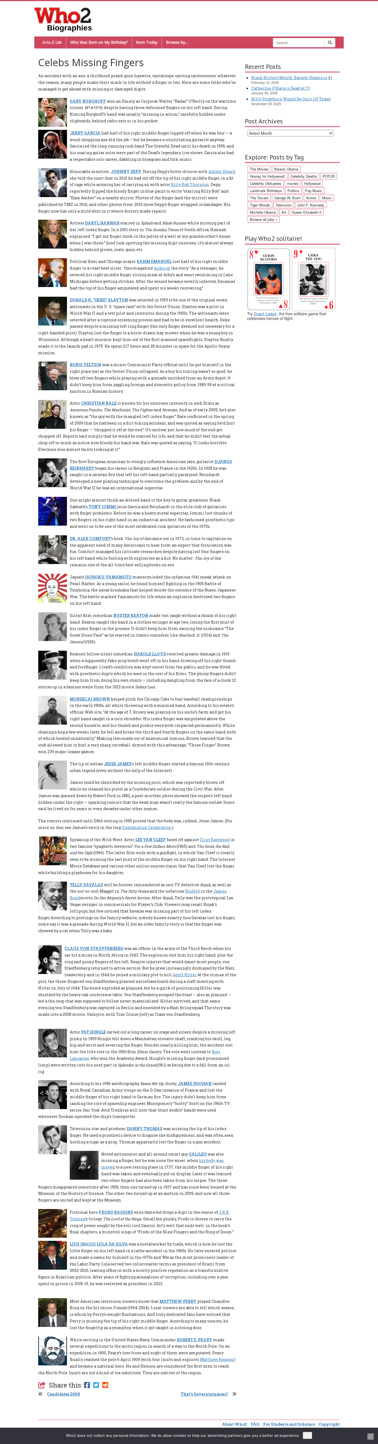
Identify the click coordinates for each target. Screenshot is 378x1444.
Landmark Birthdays (266, 190)
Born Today (146, 42)
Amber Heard (221, 171)
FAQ (255, 1424)
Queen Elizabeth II (307, 212)
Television (284, 205)
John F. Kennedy (310, 205)
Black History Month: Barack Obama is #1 (291, 77)
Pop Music (313, 190)
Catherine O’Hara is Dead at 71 (280, 88)
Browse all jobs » (263, 219)
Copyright (329, 1424)
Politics (293, 190)
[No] (370, 1436)
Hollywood (312, 183)
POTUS (329, 176)
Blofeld (192, 891)
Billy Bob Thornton (190, 184)
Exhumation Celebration (146, 827)
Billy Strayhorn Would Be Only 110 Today (291, 99)
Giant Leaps (265, 313)
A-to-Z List (52, 42)
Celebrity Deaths (304, 176)
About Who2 (234, 1424)
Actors (311, 197)
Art (283, 212)
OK (307, 1435)
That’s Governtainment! (204, 1394)
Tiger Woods (260, 205)
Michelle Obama (263, 212)
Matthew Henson (217, 1359)
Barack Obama (286, 169)
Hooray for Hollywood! (267, 176)
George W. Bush (287, 197)
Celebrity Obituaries (265, 183)
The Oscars (259, 197)
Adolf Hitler (184, 974)
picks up (162, 268)
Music (327, 197)
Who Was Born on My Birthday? (99, 42)
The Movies (259, 169)
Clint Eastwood (214, 839)
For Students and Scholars (289, 1424)
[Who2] (63, 15)
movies (293, 183)
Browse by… (177, 42)
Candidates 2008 (63, 1394)
